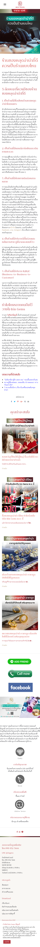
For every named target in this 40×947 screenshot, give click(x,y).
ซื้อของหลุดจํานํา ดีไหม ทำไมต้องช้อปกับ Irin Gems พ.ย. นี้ (18, 517)
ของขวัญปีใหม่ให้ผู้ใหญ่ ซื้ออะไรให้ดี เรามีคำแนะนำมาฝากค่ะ (20, 458)
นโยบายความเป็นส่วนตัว (10, 910)
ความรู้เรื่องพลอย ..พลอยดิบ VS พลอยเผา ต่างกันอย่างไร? (21, 383)
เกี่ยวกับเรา (6, 903)
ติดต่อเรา (5, 885)
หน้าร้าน (13, 227)
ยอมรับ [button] (7, 942)
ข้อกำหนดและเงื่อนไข (9, 906)
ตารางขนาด (6, 888)
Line (11, 230)
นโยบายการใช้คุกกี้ (8, 913)
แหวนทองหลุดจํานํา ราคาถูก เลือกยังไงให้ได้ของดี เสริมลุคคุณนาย (19, 635)
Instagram (17, 230)
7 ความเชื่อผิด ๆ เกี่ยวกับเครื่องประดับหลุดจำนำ (19, 389)
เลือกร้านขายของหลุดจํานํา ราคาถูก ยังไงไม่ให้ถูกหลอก (18, 576)
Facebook (5, 230)
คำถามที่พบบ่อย (7, 892)
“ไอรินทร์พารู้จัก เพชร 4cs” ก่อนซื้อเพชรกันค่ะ (21, 379)
